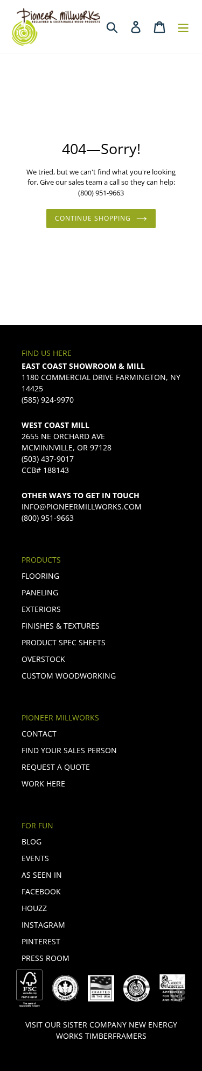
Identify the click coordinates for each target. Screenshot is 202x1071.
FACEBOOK (41, 891)
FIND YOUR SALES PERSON (69, 750)
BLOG (31, 841)
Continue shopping (92, 218)
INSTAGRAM (43, 925)
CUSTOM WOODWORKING (69, 676)
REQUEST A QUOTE (56, 767)
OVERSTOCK (43, 659)
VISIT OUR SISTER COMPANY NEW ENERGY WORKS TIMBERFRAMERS (101, 1030)
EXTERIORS (41, 609)
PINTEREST (41, 941)
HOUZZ (34, 908)
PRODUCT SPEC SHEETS (64, 642)
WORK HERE (43, 783)
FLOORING (40, 576)
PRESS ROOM (45, 958)
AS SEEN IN (42, 875)
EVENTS (35, 858)
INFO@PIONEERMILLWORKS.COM (82, 506)
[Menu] (183, 27)
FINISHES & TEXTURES (61, 626)
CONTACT (39, 733)
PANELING (40, 592)
